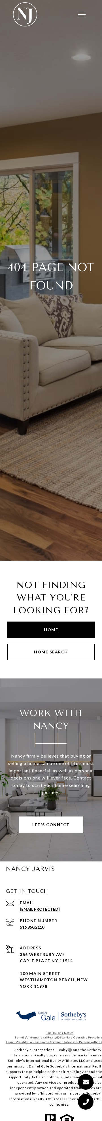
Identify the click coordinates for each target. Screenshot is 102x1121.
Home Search (51, 651)
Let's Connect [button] (51, 824)
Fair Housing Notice (59, 1032)
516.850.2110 (32, 927)
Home (51, 629)
